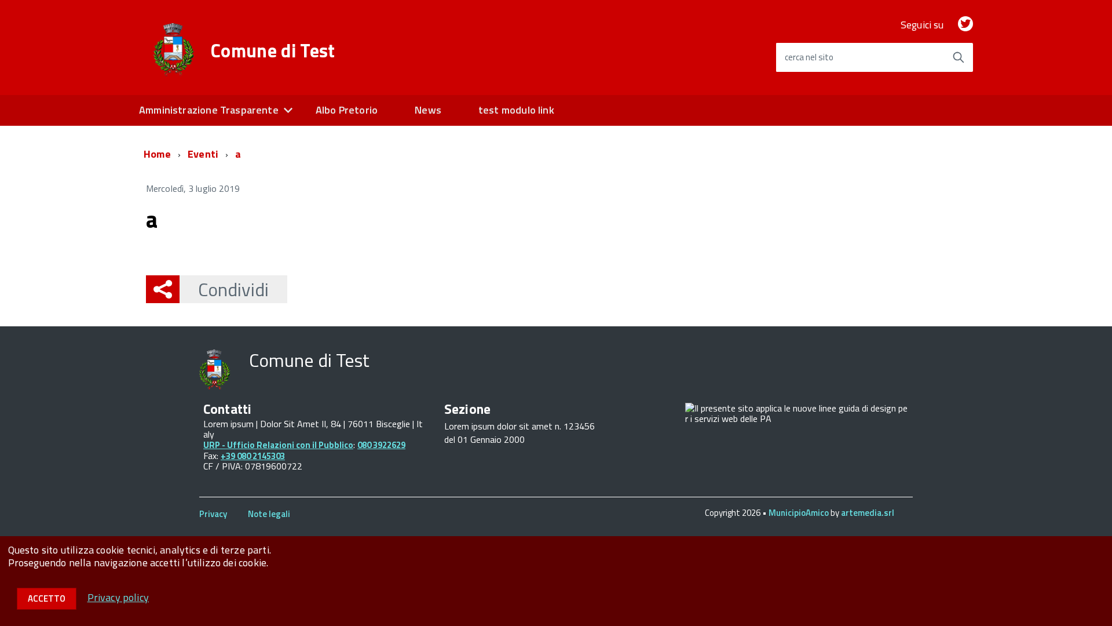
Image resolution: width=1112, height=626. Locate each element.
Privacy (213, 514)
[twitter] (965, 24)
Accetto (46, 598)
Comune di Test (273, 50)
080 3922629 (381, 445)
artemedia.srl (867, 512)
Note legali (269, 514)
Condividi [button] (233, 289)
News (428, 110)
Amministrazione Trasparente (209, 110)
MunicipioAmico (799, 512)
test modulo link (516, 110)
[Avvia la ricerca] (958, 57)
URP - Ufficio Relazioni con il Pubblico (278, 445)
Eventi (203, 154)
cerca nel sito (809, 57)
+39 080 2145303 (253, 456)
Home (157, 154)
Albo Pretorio (347, 110)
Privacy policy (118, 597)
